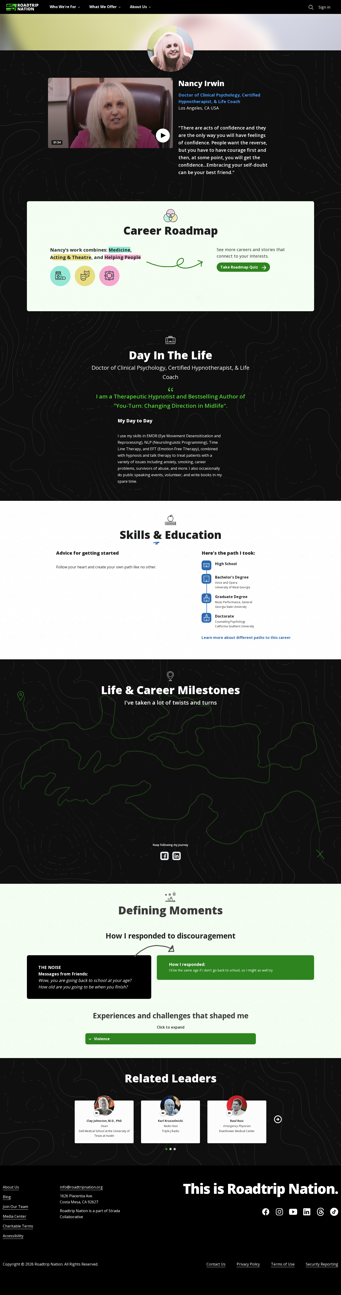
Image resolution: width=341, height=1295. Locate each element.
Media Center (14, 1216)
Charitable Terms (18, 1226)
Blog (7, 1196)
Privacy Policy (248, 1264)
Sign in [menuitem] (324, 7)
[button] (163, 135)
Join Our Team (15, 1206)
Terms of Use (283, 1264)
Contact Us (215, 1264)
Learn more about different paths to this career (246, 637)
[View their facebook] (164, 856)
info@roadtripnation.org (81, 1187)
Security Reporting (322, 1264)
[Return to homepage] (22, 7)
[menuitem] (311, 7)
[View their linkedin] (176, 856)
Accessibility (13, 1235)
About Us (11, 1187)
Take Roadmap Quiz (239, 267)
